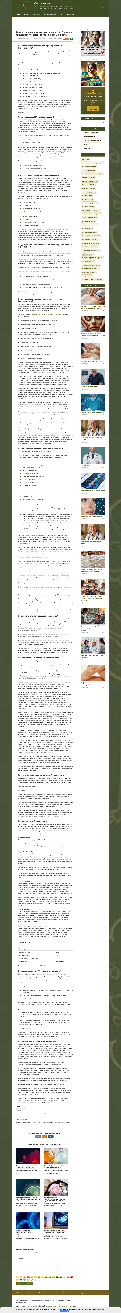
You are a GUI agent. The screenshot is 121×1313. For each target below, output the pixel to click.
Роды (61, 14)
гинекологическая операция (92, 174)
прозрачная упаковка (89, 239)
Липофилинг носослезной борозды (91, 516)
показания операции (89, 232)
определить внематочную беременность (33, 535)
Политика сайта (44, 1293)
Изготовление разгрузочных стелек (92, 361)
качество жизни (88, 206)
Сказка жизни (42, 3)
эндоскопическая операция (92, 279)
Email (37, 1252)
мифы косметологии (89, 217)
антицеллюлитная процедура (92, 163)
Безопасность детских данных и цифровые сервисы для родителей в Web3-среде (92, 598)
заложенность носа (89, 192)
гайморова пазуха (88, 170)
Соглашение (55, 1293)
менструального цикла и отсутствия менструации (46, 314)
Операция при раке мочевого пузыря (92, 412)
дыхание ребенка (88, 185)
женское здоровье (88, 188)
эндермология (87, 276)
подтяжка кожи (87, 228)
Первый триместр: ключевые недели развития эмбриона (55, 1231)
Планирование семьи (50, 14)
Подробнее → (93, 109)
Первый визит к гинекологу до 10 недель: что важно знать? (27, 1166)
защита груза (87, 196)
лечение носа (87, 214)
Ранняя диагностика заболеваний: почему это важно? (25, 1232)
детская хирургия (88, 177)
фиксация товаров (88, 272)
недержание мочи (88, 221)
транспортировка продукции (92, 258)
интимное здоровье (89, 203)
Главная (19, 1293)
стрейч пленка (87, 254)
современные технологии (91, 250)
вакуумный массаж (89, 166)
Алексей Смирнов (21, 1119)
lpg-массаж (86, 159)
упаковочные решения (90, 269)
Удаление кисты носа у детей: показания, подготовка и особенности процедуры (92, 628)
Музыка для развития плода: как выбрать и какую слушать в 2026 (28, 1199)
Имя (17, 1252)
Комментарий (20, 1258)
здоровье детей (87, 199)
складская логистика (89, 247)
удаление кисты (88, 261)
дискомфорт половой (89, 181)
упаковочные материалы (91, 265)
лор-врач (98, 214)
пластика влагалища (89, 225)
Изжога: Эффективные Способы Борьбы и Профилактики (56, 1166)
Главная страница (22, 14)
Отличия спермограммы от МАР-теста (93, 490)
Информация (71, 14)
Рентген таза (85, 465)
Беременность (36, 14)
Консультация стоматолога (89, 386)
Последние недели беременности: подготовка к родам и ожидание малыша (54, 1199)
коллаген (96, 210)
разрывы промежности (90, 243)
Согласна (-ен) (64, 1311)
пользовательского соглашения (56, 1306)
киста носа (86, 210)
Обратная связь (30, 1293)
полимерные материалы (91, 236)
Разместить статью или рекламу (73, 1293)
